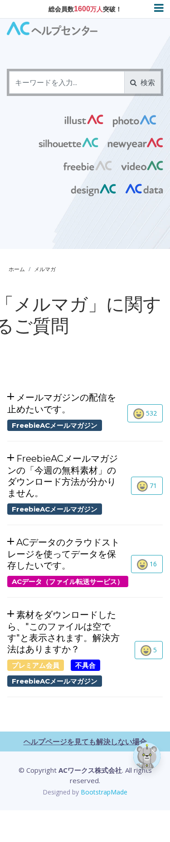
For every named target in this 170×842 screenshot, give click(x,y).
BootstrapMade (104, 792)
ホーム (17, 269)
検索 (146, 82)
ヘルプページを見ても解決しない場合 (85, 741)
